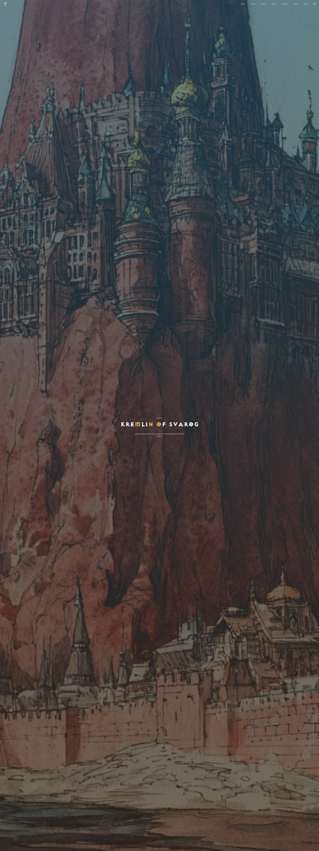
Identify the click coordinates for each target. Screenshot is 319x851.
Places (159, 418)
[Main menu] (314, 4)
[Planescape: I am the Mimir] (5, 4)
